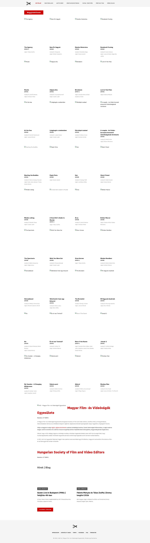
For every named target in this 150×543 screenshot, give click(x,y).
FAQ (87, 532)
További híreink (45, 509)
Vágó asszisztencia (73, 3)
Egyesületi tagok (66, 532)
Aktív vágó (59, 3)
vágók (53, 427)
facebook (81, 532)
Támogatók (93, 532)
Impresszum (55, 532)
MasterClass (49, 3)
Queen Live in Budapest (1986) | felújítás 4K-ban (51, 494)
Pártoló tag (100, 3)
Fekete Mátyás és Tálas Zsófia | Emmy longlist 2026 (94, 494)
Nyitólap (38, 3)
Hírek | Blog (111, 3)
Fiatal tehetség (87, 3)
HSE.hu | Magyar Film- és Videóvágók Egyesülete (28, 3)
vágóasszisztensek (60, 427)
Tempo (74, 532)
